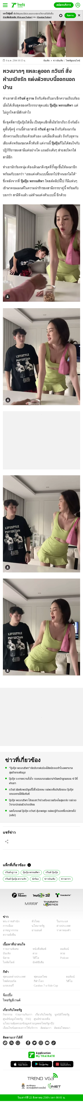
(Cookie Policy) (44, 17)
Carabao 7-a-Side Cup (44, 985)
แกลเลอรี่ (8, 985)
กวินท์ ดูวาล (10, 872)
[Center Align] (79, 15)
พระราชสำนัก (10, 921)
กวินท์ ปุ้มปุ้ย (50, 872)
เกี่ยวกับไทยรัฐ (40, 1014)
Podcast (64, 957)
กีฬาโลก (35, 981)
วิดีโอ (34, 957)
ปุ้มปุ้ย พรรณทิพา (30, 872)
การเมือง (7, 925)
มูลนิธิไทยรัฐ (57, 1014)
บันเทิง (49, 61)
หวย (61, 953)
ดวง (34, 953)
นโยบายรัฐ (36, 925)
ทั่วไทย (34, 921)
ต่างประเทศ (62, 925)
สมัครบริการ (64, 4)
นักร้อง (34, 878)
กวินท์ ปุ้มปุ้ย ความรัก (15, 878)
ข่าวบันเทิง (60, 61)
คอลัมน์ (62, 948)
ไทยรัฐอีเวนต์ (11, 1000)
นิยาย (6, 957)
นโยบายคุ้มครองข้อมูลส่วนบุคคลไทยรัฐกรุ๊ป (25, 1023)
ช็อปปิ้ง (7, 995)
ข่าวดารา (62, 878)
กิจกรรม (7, 1014)
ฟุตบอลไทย (37, 976)
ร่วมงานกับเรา (22, 1014)
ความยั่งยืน (9, 934)
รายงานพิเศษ (10, 948)
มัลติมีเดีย (37, 962)
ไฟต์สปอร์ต (9, 981)
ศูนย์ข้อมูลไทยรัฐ (11, 1019)
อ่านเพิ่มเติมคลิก (17, 17)
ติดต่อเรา (41, 1027)
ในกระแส (61, 921)
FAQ (25, 1019)
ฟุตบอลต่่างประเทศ (13, 976)
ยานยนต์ (35, 930)
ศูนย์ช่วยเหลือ (38, 1019)
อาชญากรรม (10, 930)
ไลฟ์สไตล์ (8, 962)
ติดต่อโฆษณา (56, 1027)
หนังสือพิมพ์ (38, 948)
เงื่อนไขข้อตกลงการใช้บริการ (18, 1027)
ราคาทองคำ (62, 930)
